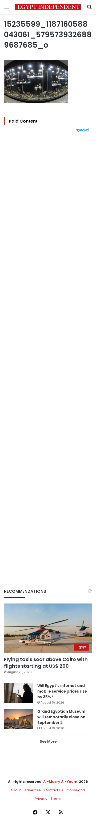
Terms (56, 798)
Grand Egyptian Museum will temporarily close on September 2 (61, 717)
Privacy (41, 798)
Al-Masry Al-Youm (60, 781)
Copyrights (76, 790)
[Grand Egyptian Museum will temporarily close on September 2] (18, 719)
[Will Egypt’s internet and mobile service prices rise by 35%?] (18, 693)
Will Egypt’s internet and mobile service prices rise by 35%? (62, 691)
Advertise (32, 790)
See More (48, 741)
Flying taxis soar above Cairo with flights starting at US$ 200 (46, 662)
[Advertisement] (48, 351)
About (15, 790)
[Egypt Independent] (48, 7)
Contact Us (53, 790)
